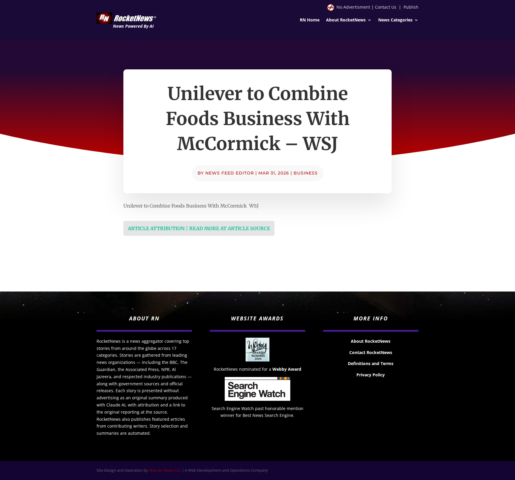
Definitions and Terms (370, 363)
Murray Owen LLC (165, 470)
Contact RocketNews (370, 352)
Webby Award (286, 369)
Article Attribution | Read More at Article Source (199, 228)
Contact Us (385, 7)
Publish (411, 7)
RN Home (309, 20)
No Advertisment (353, 7)
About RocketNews (346, 20)
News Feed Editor (229, 173)
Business (306, 173)
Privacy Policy (370, 375)
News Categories (395, 20)
